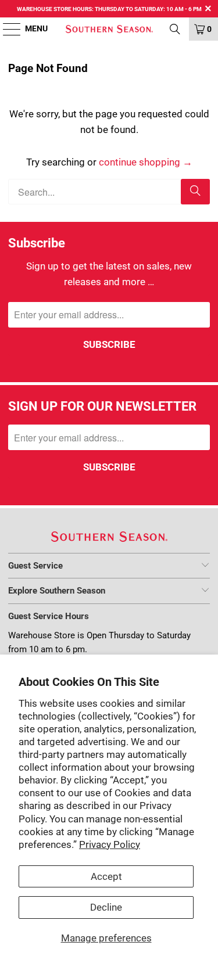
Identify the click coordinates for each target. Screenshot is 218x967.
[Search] (195, 191)
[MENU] (6, 29)
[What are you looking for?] (175, 29)
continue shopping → (145, 162)
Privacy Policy (109, 844)
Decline (106, 907)
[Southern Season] (109, 29)
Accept (106, 876)
